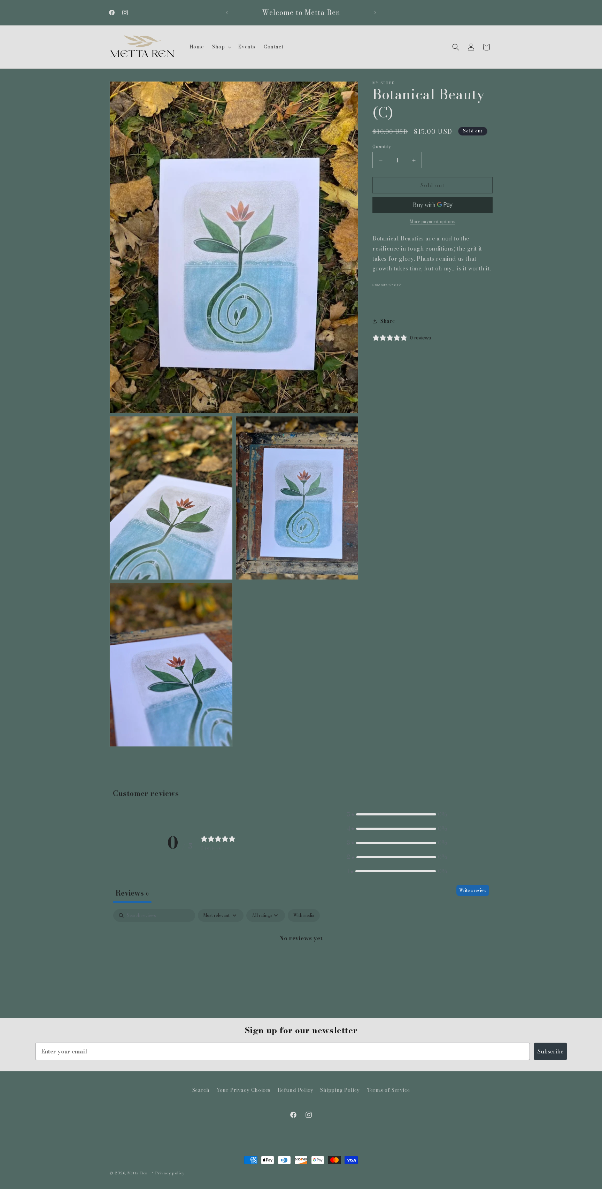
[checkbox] (304, 915)
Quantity (381, 146)
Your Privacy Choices (243, 1090)
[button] (221, 46)
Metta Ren (138, 1173)
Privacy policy (170, 1172)
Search (201, 1090)
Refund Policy (296, 1090)
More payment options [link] (432, 222)
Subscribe (550, 1051)
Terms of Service (388, 1090)
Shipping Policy (340, 1090)
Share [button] (387, 321)
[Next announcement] (375, 12)
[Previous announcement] (226, 12)
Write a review (472, 890)
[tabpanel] (301, 961)
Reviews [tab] (132, 893)
